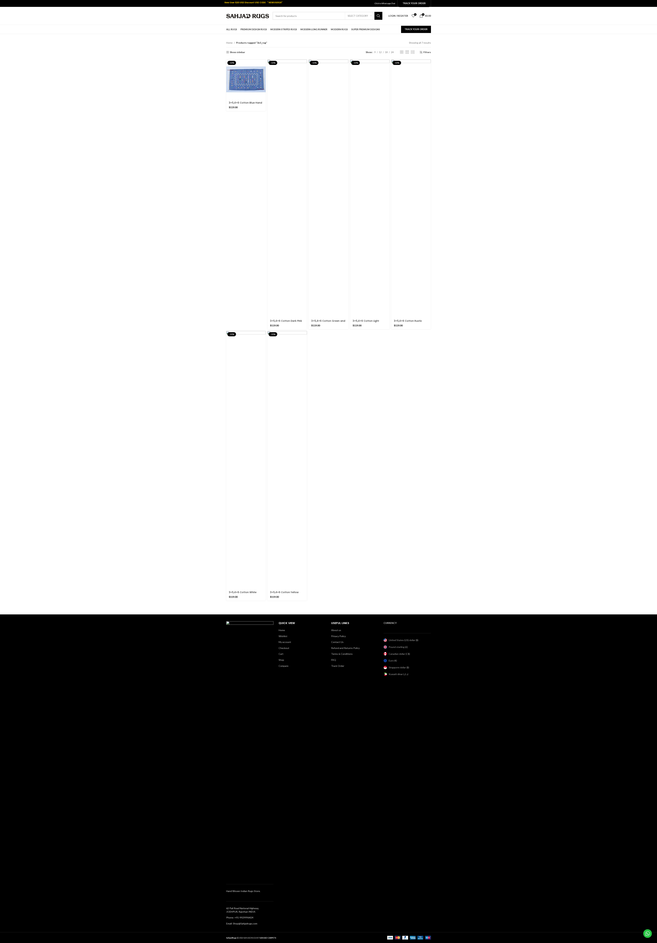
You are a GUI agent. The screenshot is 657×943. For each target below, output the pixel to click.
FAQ (333, 659)
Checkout (284, 648)
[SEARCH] (378, 16)
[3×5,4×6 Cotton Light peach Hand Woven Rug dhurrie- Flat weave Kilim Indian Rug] (370, 188)
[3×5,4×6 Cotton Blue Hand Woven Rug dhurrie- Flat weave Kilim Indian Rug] (246, 79)
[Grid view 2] (401, 52)
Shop (281, 659)
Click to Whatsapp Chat (385, 3)
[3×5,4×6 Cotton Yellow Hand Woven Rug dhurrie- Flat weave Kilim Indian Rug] (287, 460)
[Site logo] (247, 15)
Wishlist (283, 636)
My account (285, 642)
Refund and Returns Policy (345, 648)
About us (336, 630)
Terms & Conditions (342, 653)
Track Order (337, 665)
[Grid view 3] (407, 52)
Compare (283, 665)
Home (229, 42)
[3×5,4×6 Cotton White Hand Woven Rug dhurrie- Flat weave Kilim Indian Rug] (246, 460)
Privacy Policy (338, 636)
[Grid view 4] (412, 52)
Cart (281, 653)
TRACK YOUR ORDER (416, 29)
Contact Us (337, 642)
